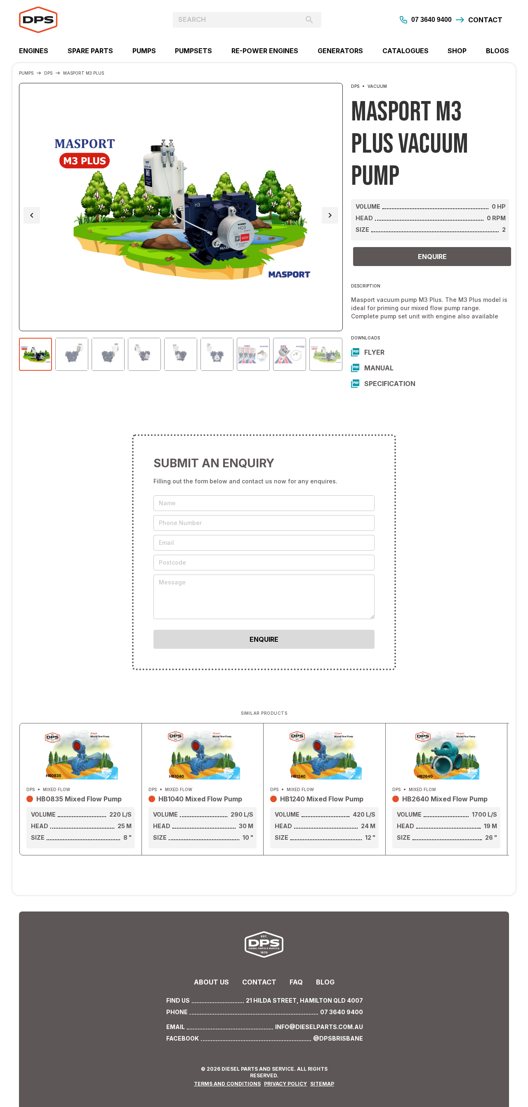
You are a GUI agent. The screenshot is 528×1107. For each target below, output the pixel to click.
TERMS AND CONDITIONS (227, 1084)
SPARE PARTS (90, 51)
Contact (259, 982)
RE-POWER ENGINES (264, 51)
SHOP (457, 51)
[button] (32, 215)
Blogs (497, 51)
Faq (296, 982)
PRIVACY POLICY (285, 1084)
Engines (33, 51)
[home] (80, 20)
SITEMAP (322, 1084)
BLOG (325, 982)
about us (211, 982)
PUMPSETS (193, 51)
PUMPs (144, 51)
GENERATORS (340, 51)
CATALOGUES (405, 51)
